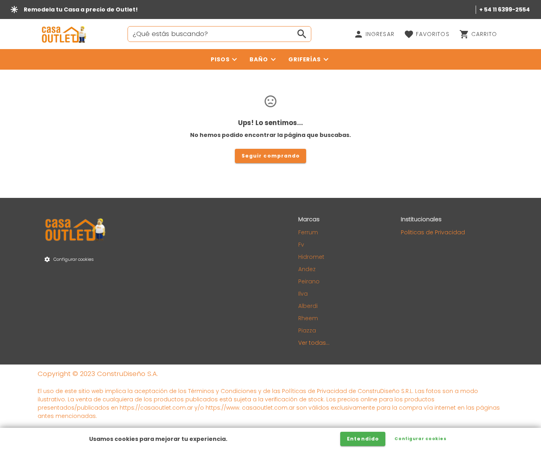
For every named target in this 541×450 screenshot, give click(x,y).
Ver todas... (314, 343)
